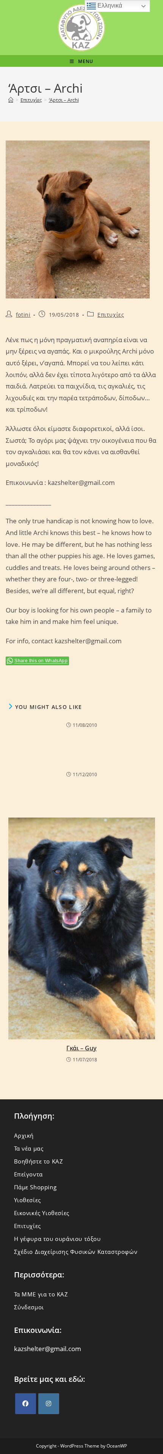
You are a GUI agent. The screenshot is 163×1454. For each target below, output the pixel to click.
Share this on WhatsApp (40, 660)
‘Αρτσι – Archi (64, 99)
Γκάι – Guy (81, 1048)
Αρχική (24, 1135)
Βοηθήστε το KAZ (38, 1161)
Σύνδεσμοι (29, 1307)
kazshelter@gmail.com (47, 1348)
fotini (23, 314)
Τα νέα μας (29, 1148)
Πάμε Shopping (35, 1187)
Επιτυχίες (110, 314)
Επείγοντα (28, 1174)
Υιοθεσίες (27, 1200)
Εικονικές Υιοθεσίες (41, 1213)
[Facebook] (25, 1403)
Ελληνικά (109, 5)
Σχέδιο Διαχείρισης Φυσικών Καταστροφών (76, 1251)
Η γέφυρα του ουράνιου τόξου (57, 1238)
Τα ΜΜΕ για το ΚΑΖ (41, 1294)
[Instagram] (48, 1403)
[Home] (10, 99)
